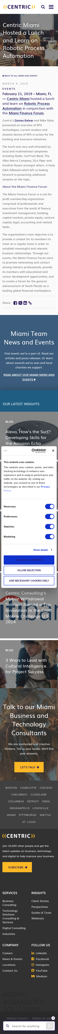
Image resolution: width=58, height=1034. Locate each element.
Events (8, 89)
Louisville (40, 808)
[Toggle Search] (43, 7)
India (46, 801)
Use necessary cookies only (29, 580)
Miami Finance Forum (26, 112)
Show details (40, 549)
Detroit (33, 801)
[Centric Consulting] (19, 7)
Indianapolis (19, 808)
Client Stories (40, 901)
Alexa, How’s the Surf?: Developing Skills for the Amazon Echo (28, 437)
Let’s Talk (27, 767)
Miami (11, 815)
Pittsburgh (27, 815)
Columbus (16, 801)
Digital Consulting (14, 928)
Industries (8, 934)
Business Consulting (9, 903)
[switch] (49, 516)
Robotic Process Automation (26, 106)
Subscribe (15, 867)
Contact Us (9, 970)
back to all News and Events (21, 75)
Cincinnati (19, 794)
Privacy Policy (17, 1018)
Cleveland (39, 794)
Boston (11, 787)
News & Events (12, 959)
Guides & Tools (41, 912)
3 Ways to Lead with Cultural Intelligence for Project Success (26, 665)
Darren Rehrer (24, 120)
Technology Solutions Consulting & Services (10, 916)
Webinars (37, 918)
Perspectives (39, 907)
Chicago (46, 787)
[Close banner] (53, 451)
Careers (7, 953)
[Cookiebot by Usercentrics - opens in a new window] (34, 451)
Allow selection (29, 570)
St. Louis (29, 822)
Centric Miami (18, 98)
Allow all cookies (29, 560)
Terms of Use (41, 1018)
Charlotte (28, 787)
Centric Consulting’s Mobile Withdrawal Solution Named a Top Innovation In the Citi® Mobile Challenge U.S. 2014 (28, 607)
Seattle (45, 815)
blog (9, 421)
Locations (8, 965)
